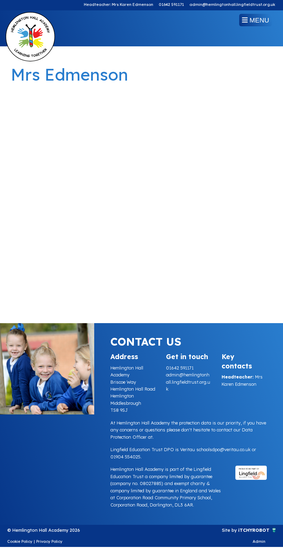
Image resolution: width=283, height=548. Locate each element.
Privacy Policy (49, 541)
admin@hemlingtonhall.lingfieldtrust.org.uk (232, 4)
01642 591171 (171, 4)
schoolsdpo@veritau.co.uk (223, 449)
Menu (258, 20)
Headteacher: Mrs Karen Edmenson (118, 4)
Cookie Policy (19, 541)
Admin (259, 541)
